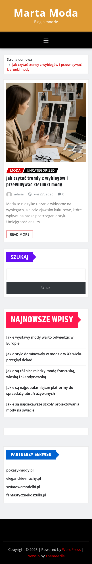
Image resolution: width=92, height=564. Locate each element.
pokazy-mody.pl (19, 470)
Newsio (33, 556)
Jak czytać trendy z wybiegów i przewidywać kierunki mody (37, 182)
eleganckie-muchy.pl (23, 478)
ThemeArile (55, 556)
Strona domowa (19, 59)
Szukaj (19, 256)
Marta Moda (46, 13)
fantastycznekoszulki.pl (26, 495)
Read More (19, 234)
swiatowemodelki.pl (23, 486)
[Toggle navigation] (46, 40)
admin (19, 194)
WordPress (71, 549)
